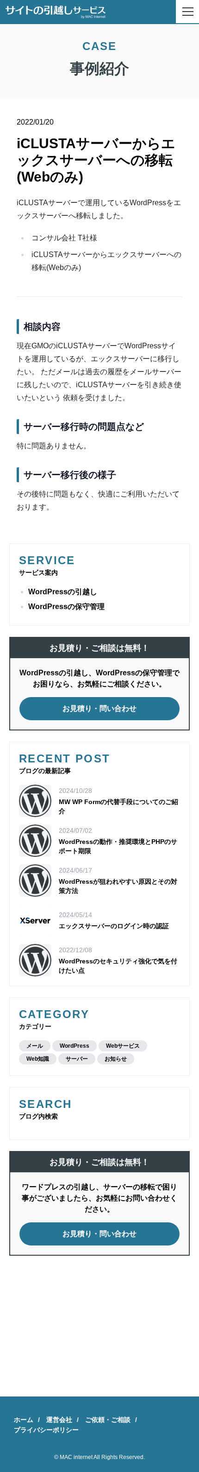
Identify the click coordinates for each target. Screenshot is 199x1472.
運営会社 (59, 1419)
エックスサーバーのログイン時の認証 (114, 926)
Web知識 (37, 1059)
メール (34, 1046)
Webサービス (123, 1046)
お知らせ (116, 1059)
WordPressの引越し (62, 592)
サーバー (77, 1059)
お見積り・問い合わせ (99, 708)
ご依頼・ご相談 (108, 1419)
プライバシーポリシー (46, 1430)
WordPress (74, 1046)
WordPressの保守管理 (66, 606)
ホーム (23, 1419)
